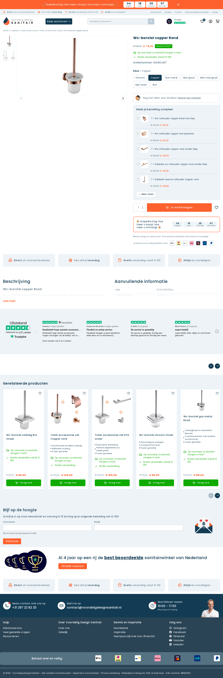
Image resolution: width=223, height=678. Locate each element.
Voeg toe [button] (26, 482)
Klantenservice (12, 628)
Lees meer (9, 301)
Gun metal (171, 77)
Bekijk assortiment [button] (57, 21)
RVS (155, 84)
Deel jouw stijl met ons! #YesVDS (134, 636)
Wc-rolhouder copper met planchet (174, 133)
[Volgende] (217, 366)
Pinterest (179, 636)
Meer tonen (148, 194)
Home (5, 30)
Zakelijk (167, 12)
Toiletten (14, 30)
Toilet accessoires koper (50, 30)
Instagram (179, 628)
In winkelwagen (182, 207)
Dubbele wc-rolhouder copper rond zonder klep (181, 164)
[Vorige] (211, 366)
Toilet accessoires (28, 30)
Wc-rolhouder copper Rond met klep (175, 118)
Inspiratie (120, 632)
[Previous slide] (21, 98)
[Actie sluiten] (178, 4)
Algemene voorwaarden (86, 673)
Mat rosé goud (208, 77)
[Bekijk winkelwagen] (218, 21)
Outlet (215, 12)
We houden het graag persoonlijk (19, 533)
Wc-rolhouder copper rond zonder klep (176, 149)
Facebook (179, 632)
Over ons (64, 628)
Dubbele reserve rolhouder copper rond (177, 179)
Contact (178, 12)
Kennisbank (156, 12)
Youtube (178, 640)
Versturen (12, 541)
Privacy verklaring (110, 673)
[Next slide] (123, 98)
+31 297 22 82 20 (24, 607)
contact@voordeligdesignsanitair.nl (94, 607)
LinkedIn (178, 644)
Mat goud (189, 77)
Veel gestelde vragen (16, 632)
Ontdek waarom (72, 566)
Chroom (140, 77)
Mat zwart (141, 84)
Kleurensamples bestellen (197, 12)
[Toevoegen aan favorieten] (216, 207)
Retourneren (11, 636)
